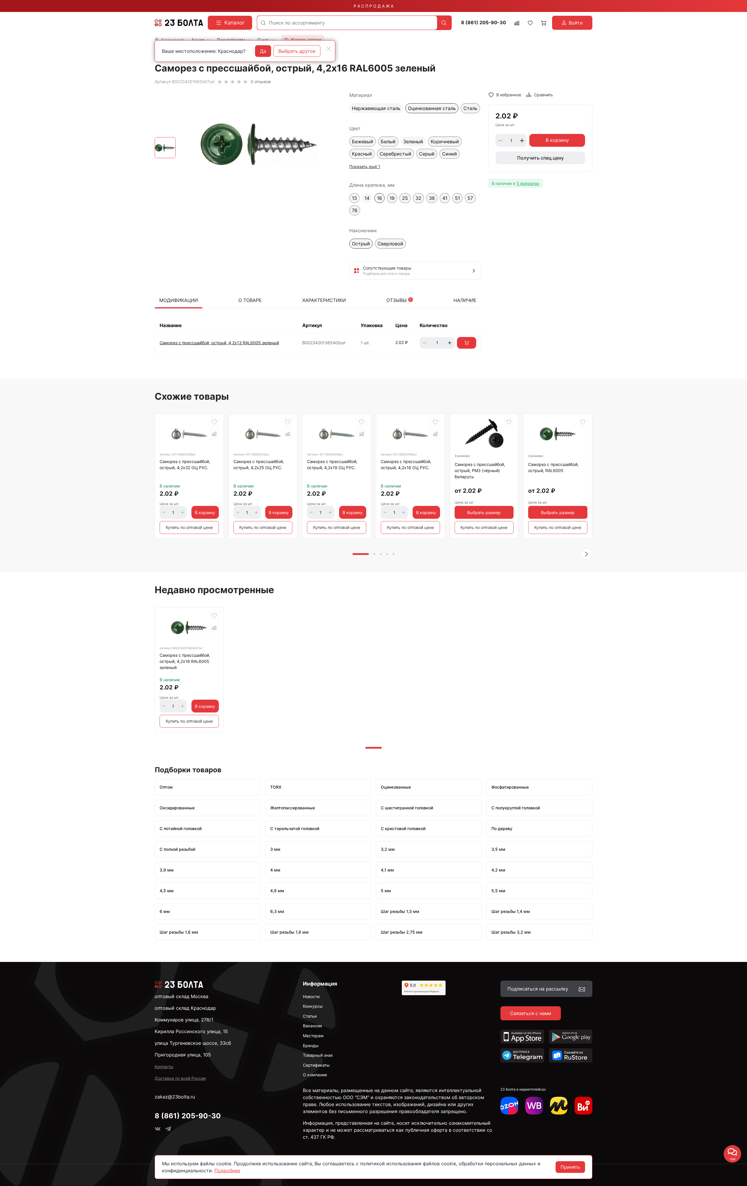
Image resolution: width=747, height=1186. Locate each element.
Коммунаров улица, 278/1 (184, 1020)
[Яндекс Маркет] (559, 1106)
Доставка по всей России (180, 1078)
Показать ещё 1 (364, 166)
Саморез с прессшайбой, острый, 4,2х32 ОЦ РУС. (185, 464)
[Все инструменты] (583, 1106)
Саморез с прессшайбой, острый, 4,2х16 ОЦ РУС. (406, 464)
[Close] (328, 48)
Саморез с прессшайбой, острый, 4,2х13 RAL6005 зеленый (219, 342)
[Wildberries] (534, 1106)
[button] (586, 554)
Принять (570, 1167)
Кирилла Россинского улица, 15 (191, 1031)
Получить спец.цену (540, 158)
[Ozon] (509, 1106)
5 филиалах (528, 183)
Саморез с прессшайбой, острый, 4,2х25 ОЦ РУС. (258, 464)
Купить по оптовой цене (189, 527)
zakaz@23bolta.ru (175, 1097)
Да (263, 51)
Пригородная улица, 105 (183, 1055)
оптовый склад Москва (181, 996)
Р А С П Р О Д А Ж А (373, 6)
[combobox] (347, 23)
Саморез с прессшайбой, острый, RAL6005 (553, 467)
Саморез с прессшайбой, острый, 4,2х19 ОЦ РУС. (332, 464)
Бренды (311, 1045)
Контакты (164, 1066)
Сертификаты (316, 1065)
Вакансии (312, 1025)
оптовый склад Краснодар (185, 1008)
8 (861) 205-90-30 (483, 22)
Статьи (310, 1016)
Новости (311, 996)
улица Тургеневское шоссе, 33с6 (193, 1043)
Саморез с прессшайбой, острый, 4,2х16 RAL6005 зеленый (185, 661)
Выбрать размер (484, 512)
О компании (315, 1074)
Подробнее (227, 1170)
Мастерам (313, 1035)
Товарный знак (318, 1055)
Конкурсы (313, 1006)
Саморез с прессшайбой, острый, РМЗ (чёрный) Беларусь (480, 470)
